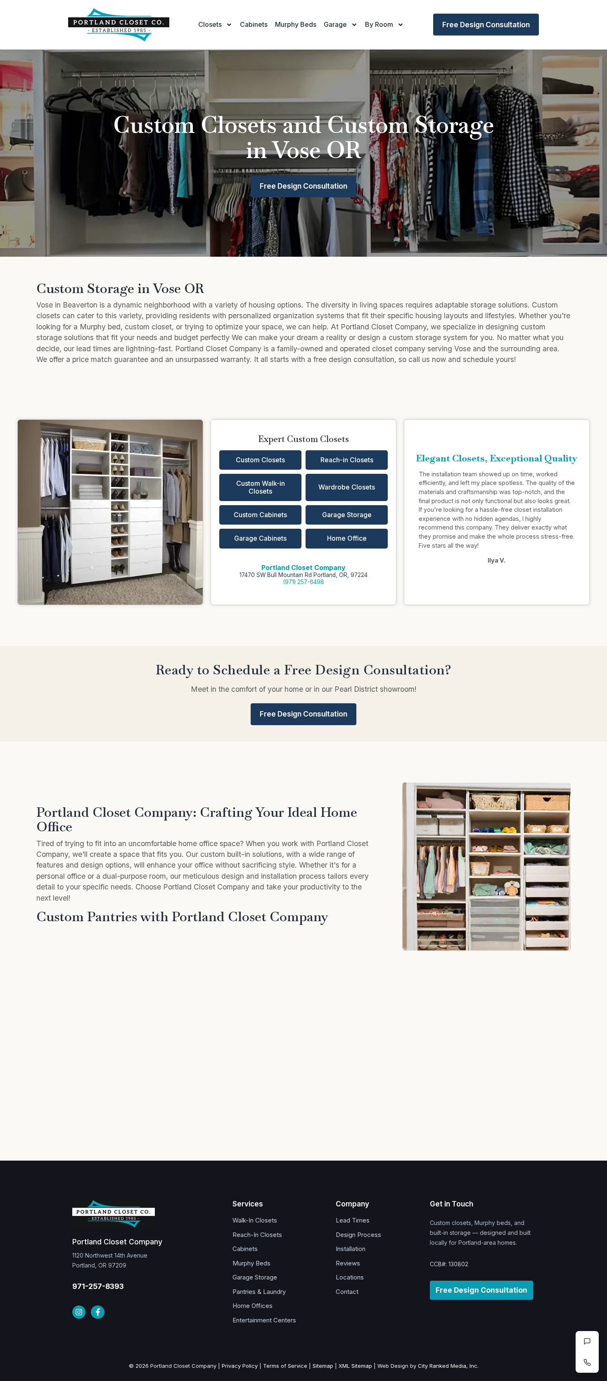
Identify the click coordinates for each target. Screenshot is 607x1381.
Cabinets (254, 24)
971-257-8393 (98, 1286)
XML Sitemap (355, 1365)
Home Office (347, 538)
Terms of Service (285, 1365)
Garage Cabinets (260, 538)
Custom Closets (260, 460)
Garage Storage (347, 515)
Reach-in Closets (346, 460)
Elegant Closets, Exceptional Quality (496, 458)
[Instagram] (78, 1312)
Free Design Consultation (486, 24)
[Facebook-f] (97, 1312)
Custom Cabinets (260, 515)
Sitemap (323, 1365)
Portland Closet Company (303, 567)
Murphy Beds (295, 24)
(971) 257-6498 (303, 582)
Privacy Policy (240, 1365)
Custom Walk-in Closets (260, 487)
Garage (335, 24)
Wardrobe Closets (346, 487)
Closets (210, 24)
